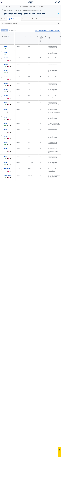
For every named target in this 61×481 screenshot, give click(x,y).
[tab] (3, 19)
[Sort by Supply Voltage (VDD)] (46, 36)
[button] (2, 2)
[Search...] (3, 6)
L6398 (5, 136)
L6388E (6, 89)
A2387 (5, 46)
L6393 (5, 123)
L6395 (5, 129)
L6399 (5, 142)
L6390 (5, 102)
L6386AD (6, 70)
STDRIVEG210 (7, 168)
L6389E (6, 95)
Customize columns (54, 30)
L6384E (6, 58)
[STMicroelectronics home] (30, 2)
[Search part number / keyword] (58, 23)
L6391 (5, 109)
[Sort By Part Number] (8, 36)
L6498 (5, 162)
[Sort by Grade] (25, 36)
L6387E (6, 83)
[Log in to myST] (59, 2)
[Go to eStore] (56, 2)
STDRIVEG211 (7, 175)
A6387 (5, 52)
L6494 (5, 156)
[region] (38, 123)
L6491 (5, 148)
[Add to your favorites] (17, 31)
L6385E (6, 64)
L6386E (6, 77)
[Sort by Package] (37, 36)
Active (5, 48)
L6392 (5, 117)
